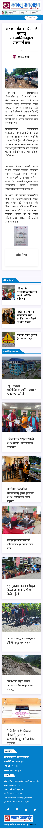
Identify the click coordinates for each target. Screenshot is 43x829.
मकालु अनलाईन (24, 57)
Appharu (33, 824)
